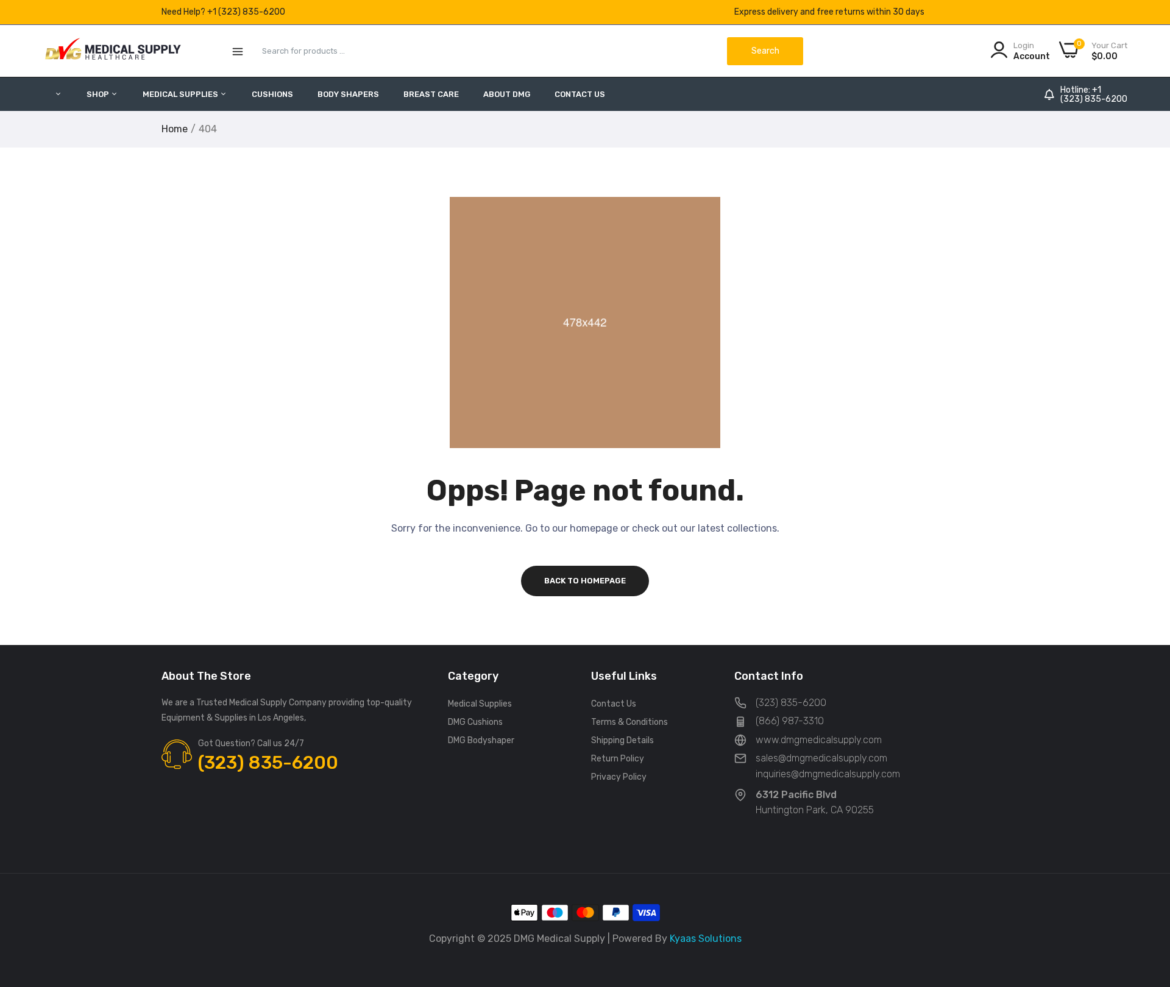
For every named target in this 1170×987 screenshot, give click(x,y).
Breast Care (431, 94)
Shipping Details (622, 740)
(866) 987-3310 (790, 721)
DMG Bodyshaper (481, 740)
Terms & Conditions (629, 722)
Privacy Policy (619, 777)
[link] (1145, 898)
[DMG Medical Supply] (113, 51)
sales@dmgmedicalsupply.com (821, 758)
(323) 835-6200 (1093, 99)
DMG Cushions (475, 722)
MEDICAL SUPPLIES (181, 94)
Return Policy (617, 759)
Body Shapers (348, 94)
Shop (99, 94)
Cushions (272, 94)
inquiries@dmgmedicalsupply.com (828, 774)
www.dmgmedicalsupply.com (819, 740)
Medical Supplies (480, 704)
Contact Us (580, 94)
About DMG (506, 94)
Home (174, 129)
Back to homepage (585, 580)
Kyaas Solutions (706, 938)
